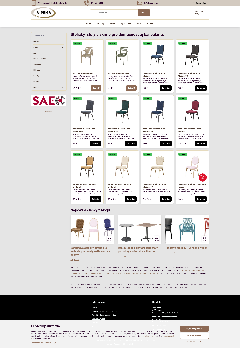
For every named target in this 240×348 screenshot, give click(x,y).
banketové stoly (153, 273)
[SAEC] (49, 105)
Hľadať (144, 12)
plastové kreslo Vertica (83, 73)
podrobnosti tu (147, 336)
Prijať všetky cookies (194, 328)
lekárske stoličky (125, 273)
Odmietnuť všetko (194, 335)
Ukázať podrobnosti (194, 341)
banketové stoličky (187, 270)
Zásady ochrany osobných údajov (44, 343)
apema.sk (48, 111)
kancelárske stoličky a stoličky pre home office (97, 273)
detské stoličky (139, 273)
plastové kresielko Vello (118, 73)
